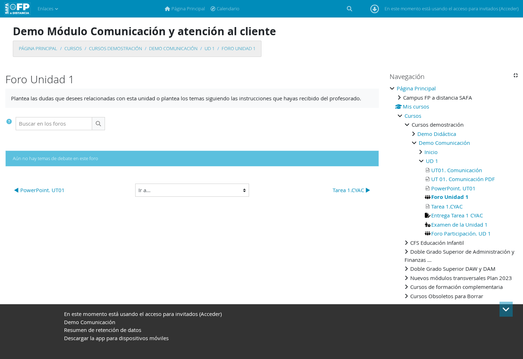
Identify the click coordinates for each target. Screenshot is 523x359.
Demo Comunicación (173, 48)
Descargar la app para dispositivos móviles (116, 338)
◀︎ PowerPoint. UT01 (39, 190)
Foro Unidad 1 (238, 48)
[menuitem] (185, 8)
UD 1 (210, 48)
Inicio (431, 151)
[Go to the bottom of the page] (506, 309)
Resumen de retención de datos (102, 329)
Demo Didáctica (436, 133)
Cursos (73, 48)
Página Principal (38, 48)
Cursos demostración (115, 48)
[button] (349, 9)
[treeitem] (454, 192)
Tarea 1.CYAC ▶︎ (351, 190)
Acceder (509, 8)
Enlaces (45, 8)
